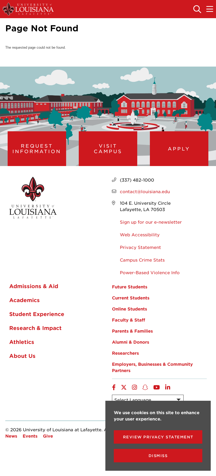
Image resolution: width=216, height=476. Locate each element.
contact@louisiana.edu (145, 191)
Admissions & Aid (33, 286)
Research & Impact (35, 328)
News (11, 435)
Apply (179, 149)
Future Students (129, 286)
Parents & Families (132, 330)
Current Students (130, 297)
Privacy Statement (140, 247)
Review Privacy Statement (158, 437)
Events (30, 435)
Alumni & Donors (130, 341)
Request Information (36, 148)
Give (48, 435)
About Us (22, 356)
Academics (24, 300)
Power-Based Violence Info (150, 272)
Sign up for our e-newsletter (151, 221)
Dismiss (158, 455)
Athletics (21, 342)
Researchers (125, 352)
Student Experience (36, 314)
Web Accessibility (140, 234)
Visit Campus (108, 148)
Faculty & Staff (128, 319)
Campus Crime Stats (142, 259)
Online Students (129, 308)
